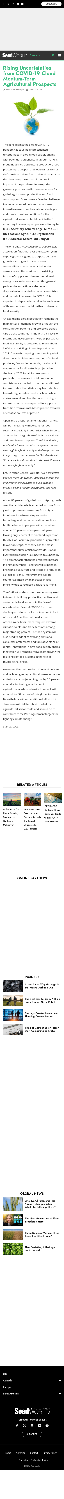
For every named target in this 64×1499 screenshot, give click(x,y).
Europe (33, 55)
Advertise (20, 1452)
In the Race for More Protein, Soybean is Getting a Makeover (11, 817)
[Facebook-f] (4, 4)
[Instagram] (13, 4)
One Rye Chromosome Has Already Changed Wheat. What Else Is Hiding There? (40, 1204)
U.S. (5, 1374)
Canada (7, 1380)
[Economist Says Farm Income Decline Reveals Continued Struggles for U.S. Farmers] (32, 805)
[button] (59, 55)
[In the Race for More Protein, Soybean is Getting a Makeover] (12, 805)
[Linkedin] (18, 4)
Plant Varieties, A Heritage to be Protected (41, 1249)
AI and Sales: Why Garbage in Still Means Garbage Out (42, 986)
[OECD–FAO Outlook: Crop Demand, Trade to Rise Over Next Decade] (53, 802)
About (8, 1452)
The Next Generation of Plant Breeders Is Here (42, 1220)
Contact (34, 1452)
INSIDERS (32, 977)
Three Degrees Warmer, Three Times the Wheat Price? (42, 1234)
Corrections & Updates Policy (33, 1460)
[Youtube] (22, 4)
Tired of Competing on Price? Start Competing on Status (42, 1029)
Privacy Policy (50, 1452)
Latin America (11, 1393)
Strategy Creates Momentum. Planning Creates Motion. (41, 1015)
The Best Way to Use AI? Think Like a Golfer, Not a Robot (42, 1000)
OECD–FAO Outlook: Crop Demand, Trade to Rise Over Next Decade (52, 813)
